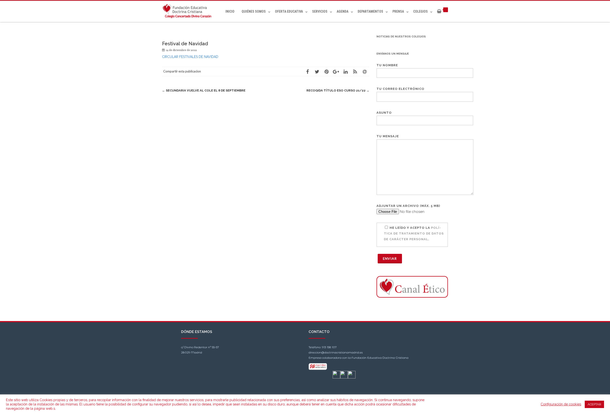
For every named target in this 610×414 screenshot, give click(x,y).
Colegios (420, 11)
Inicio (229, 11)
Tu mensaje (387, 136)
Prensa (398, 11)
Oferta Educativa (289, 11)
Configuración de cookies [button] (561, 404)
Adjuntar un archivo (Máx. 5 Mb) (408, 206)
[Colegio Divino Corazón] (188, 11)
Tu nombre (387, 65)
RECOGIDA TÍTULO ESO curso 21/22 (337, 90)
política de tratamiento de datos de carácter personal (414, 233)
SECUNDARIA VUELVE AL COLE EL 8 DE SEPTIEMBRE (203, 90)
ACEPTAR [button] (594, 404)
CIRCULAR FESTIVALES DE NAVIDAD (190, 57)
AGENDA (342, 11)
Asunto (384, 112)
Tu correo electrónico (400, 89)
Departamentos (370, 11)
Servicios (319, 11)
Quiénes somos (254, 11)
